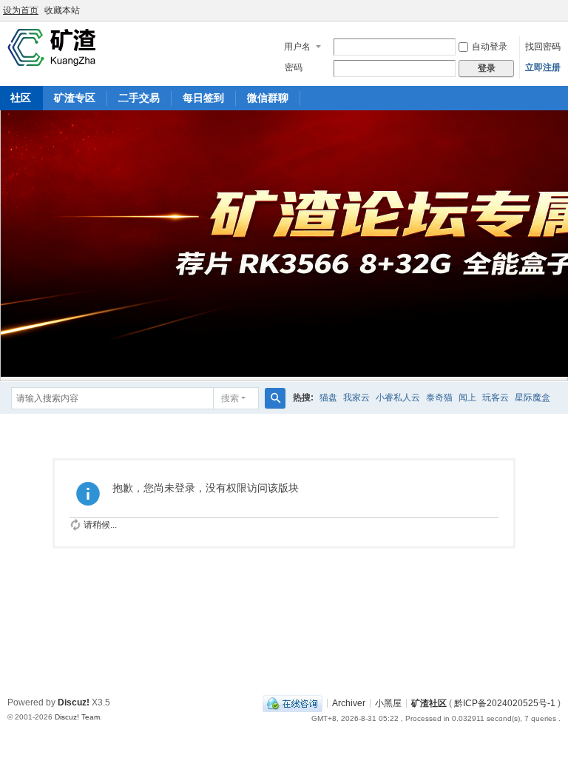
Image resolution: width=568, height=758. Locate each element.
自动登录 (489, 46)
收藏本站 (62, 10)
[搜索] (275, 398)
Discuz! (73, 702)
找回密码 (543, 46)
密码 (293, 67)
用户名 (297, 46)
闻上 (467, 397)
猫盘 (328, 397)
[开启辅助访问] (564, 10)
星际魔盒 (532, 397)
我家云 (356, 397)
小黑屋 (388, 702)
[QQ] (292, 702)
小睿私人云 (398, 397)
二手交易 (139, 98)
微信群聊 (267, 98)
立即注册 (543, 67)
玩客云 (495, 397)
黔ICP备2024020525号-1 (504, 702)
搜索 (230, 398)
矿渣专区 (74, 98)
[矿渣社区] (51, 46)
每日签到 (203, 98)
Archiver (348, 702)
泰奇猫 (439, 397)
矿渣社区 (429, 702)
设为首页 (20, 10)
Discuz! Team (77, 717)
